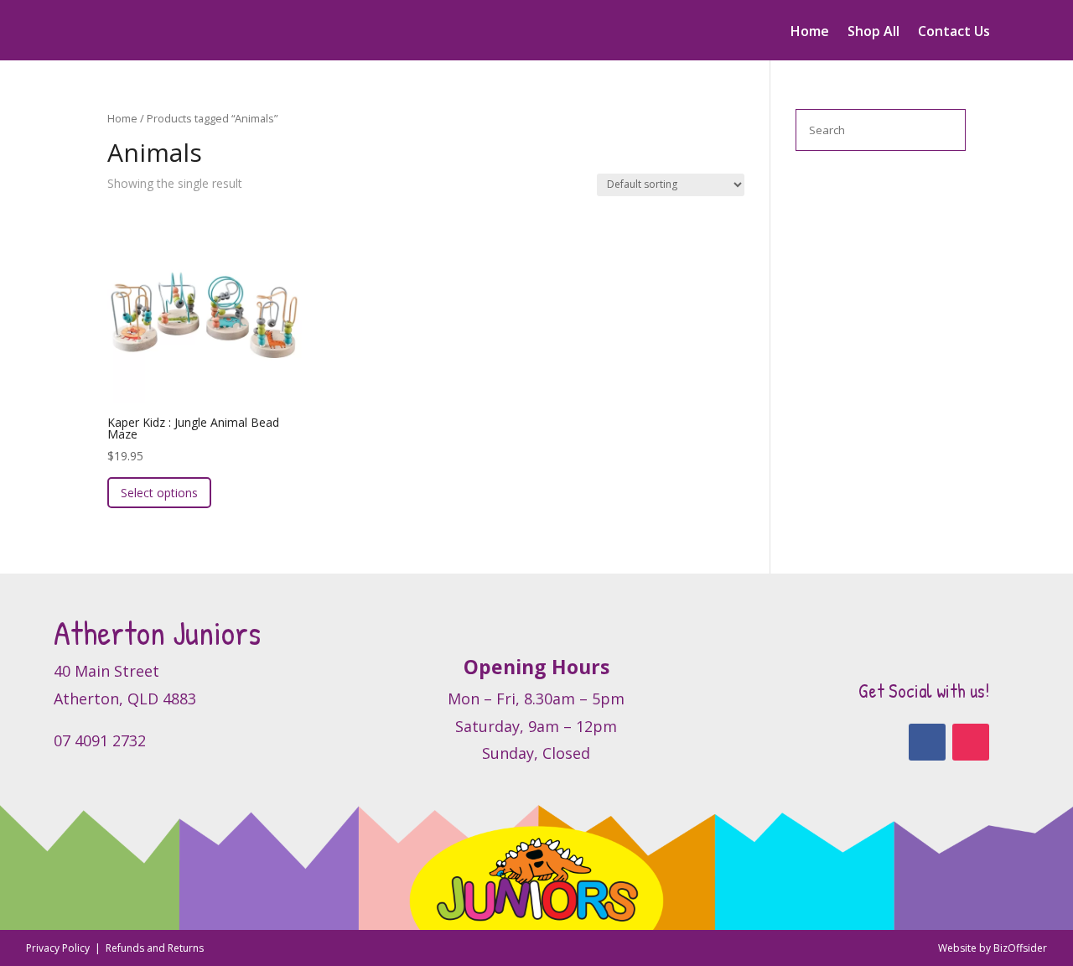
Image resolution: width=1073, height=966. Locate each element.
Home (809, 32)
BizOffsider (1020, 948)
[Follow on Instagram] (970, 742)
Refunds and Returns (155, 948)
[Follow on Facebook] (927, 742)
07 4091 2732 (100, 740)
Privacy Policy (59, 948)
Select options (159, 493)
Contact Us (954, 32)
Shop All (873, 32)
